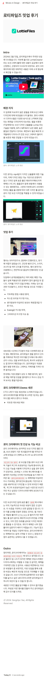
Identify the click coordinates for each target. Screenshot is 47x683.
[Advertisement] (23, 678)
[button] (11, 3)
